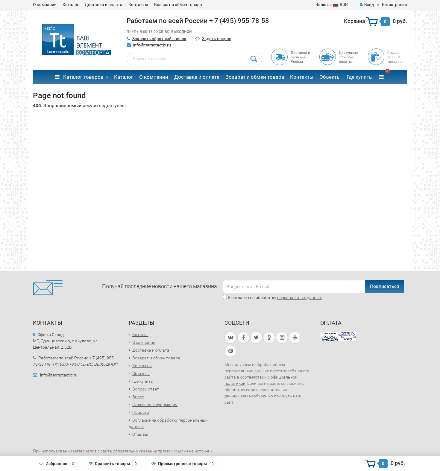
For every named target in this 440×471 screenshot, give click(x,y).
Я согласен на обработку (274, 297)
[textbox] (195, 59)
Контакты (138, 4)
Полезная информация (154, 404)
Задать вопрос (216, 38)
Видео (138, 396)
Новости (140, 412)
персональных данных (299, 297)
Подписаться (384, 286)
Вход (369, 4)
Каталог (71, 4)
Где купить (359, 77)
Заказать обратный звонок (159, 38)
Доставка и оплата (103, 4)
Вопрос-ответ (145, 389)
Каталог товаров (83, 77)
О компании (45, 4)
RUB (331, 4)
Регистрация (394, 4)
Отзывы (140, 434)
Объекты (330, 77)
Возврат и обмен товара (178, 4)
